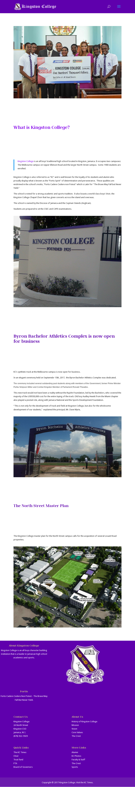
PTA (15, 763)
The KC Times (20, 752)
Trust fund (18, 759)
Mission (75, 725)
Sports (75, 767)
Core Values (77, 732)
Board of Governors (23, 767)
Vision (74, 729)
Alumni (75, 752)
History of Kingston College (84, 721)
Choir (16, 756)
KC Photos (76, 756)
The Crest (76, 736)
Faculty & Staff (78, 759)
